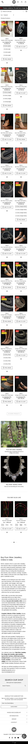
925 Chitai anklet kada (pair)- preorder (7, 133)
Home (12, 5)
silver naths (13, 586)
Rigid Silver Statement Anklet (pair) (7, 348)
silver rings (14, 585)
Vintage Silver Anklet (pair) (21, 348)
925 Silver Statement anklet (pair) (7, 166)
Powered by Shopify (20, 734)
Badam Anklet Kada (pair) (7, 40)
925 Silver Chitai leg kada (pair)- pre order (21, 281)
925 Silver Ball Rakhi (7, 520)
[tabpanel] (7, 519)
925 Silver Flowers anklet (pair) (7, 200)
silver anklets (5, 583)
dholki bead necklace (19, 656)
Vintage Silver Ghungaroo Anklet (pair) (7, 314)
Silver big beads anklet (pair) (7, 247)
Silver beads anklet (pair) (21, 86)
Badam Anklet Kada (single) (7, 86)
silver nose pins (5, 586)
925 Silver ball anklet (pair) (21, 166)
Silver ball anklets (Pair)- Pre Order (21, 133)
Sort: (2, 15)
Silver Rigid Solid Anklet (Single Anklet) (21, 200)
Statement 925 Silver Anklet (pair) (21, 314)
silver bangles (12, 583)
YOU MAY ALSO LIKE (14, 497)
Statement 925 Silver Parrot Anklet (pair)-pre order (7, 281)
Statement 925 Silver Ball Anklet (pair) (21, 247)
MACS (14, 2)
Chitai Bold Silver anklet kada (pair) (21, 40)
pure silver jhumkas (7, 581)
